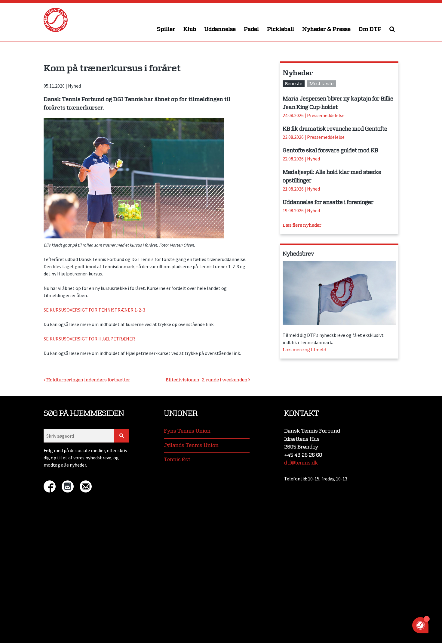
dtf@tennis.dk (301, 463)
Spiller (166, 29)
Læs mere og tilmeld (304, 350)
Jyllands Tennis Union (191, 445)
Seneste (293, 84)
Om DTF (370, 29)
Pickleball (280, 29)
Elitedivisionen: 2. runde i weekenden (207, 380)
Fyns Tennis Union (187, 431)
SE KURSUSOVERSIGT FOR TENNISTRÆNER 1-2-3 (94, 310)
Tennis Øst (177, 459)
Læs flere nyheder (302, 225)
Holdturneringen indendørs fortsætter (87, 380)
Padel (251, 29)
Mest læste (321, 84)
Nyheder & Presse (326, 29)
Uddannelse (220, 29)
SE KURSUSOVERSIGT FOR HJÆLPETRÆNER (89, 339)
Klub (189, 29)
